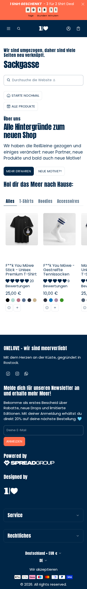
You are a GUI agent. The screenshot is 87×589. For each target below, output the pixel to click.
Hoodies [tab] (45, 201)
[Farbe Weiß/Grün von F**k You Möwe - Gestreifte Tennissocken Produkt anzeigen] (62, 300)
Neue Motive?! (50, 171)
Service (14, 515)
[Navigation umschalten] (9, 28)
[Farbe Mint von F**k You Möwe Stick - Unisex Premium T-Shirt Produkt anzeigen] (13, 300)
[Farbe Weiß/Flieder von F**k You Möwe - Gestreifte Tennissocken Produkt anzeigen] (56, 300)
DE (41, 560)
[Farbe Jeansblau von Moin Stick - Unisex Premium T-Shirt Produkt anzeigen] (83, 300)
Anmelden (14, 441)
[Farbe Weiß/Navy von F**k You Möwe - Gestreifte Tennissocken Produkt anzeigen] (45, 300)
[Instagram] (17, 373)
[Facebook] (8, 373)
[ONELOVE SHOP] (43, 28)
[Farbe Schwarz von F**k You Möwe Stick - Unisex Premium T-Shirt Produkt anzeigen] (7, 300)
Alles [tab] (10, 201)
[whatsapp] (26, 373)
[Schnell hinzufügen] (17, 307)
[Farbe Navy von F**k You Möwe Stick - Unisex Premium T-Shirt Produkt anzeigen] (29, 300)
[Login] (68, 28)
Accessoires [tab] (68, 201)
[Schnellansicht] (9, 307)
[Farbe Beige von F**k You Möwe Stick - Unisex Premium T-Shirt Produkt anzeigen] (34, 300)
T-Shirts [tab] (26, 201)
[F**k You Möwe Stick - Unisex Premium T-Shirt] (22, 270)
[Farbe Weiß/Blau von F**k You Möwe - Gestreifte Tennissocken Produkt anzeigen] (51, 300)
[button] (18, 28)
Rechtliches (19, 535)
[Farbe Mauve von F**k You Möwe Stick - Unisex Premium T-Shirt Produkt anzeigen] (18, 300)
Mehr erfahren (18, 171)
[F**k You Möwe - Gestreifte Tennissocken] (60, 270)
